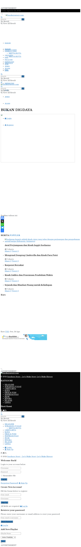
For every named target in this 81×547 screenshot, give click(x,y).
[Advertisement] (24, 4)
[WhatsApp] (40, 224)
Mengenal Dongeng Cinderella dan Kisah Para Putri (31, 255)
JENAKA (7, 97)
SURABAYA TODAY (11, 50)
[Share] (40, 230)
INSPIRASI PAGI (9, 83)
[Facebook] (40, 218)
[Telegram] (40, 227)
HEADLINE (8, 43)
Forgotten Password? (9, 483)
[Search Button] (22, 19)
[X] (40, 221)
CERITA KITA (9, 63)
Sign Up (9, 449)
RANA (6, 57)
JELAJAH (7, 68)
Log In (25, 506)
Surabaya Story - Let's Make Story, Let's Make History (30, 377)
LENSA (7, 71)
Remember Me (9, 476)
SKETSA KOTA (15, 56)
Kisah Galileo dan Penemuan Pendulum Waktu (29, 275)
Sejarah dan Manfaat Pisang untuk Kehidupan (28, 285)
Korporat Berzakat (14, 265)
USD (7, 332)
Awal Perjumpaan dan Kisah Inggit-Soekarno (28, 245)
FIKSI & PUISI (9, 60)
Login (9, 447)
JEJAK (6, 64)
